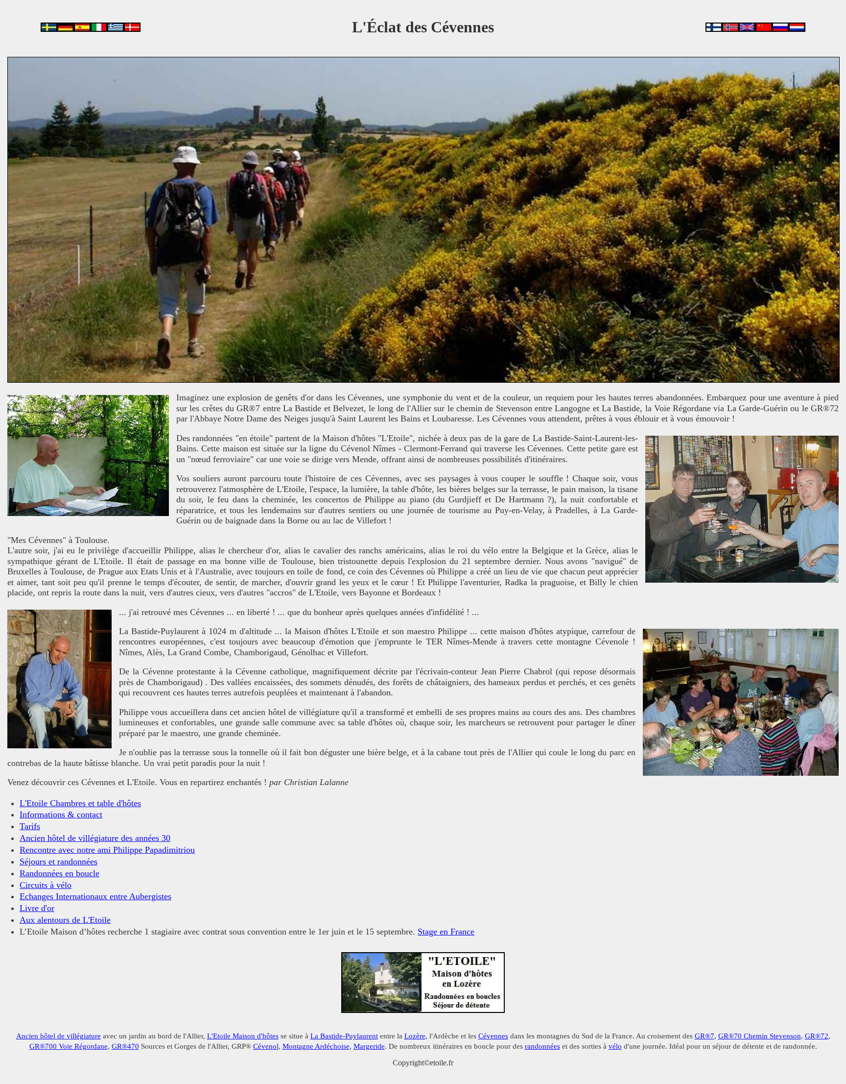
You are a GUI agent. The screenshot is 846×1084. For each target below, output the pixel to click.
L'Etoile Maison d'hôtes (243, 1036)
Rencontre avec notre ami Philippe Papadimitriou (107, 850)
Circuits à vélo (45, 885)
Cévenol (266, 1046)
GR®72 (816, 1036)
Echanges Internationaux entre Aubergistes (95, 896)
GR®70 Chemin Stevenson (759, 1036)
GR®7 (704, 1036)
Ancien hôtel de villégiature (58, 1036)
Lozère (414, 1036)
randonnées (542, 1046)
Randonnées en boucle (59, 873)
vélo (615, 1046)
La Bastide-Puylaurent (344, 1036)
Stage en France (446, 931)
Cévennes (493, 1036)
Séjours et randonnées (58, 861)
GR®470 (125, 1046)
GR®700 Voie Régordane (68, 1046)
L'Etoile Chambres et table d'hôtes (80, 803)
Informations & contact (61, 814)
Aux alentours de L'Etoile (65, 920)
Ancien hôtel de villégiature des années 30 (95, 838)
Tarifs (30, 826)
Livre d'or (37, 908)
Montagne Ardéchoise (316, 1046)
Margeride (369, 1046)
